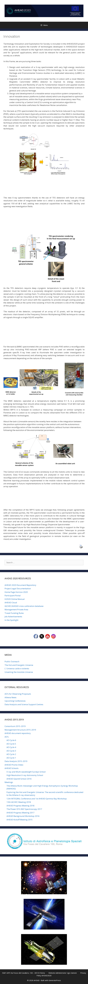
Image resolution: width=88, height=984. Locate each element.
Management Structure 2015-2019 (20, 729)
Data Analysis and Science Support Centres (24, 704)
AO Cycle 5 (11, 743)
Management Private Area (16, 609)
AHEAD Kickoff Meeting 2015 (20, 819)
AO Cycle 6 (11, 740)
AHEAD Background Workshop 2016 (23, 816)
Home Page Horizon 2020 (16, 592)
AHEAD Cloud (11, 602)
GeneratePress (55, 980)
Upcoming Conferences (15, 701)
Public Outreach (12, 661)
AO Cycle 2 (11, 754)
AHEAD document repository (18, 733)
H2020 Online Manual (15, 599)
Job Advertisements (13, 616)
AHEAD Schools (11, 768)
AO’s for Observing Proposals (18, 694)
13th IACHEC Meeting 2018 (19, 802)
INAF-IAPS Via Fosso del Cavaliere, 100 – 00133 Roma (23, 973)
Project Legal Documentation (18, 588)
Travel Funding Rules (14, 613)
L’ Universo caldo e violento (17, 668)
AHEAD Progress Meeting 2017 (20, 812)
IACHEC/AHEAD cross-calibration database (24, 606)
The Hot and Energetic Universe (19, 665)
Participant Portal (13, 595)
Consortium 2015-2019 (15, 726)
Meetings (9, 782)
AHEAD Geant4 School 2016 (19, 778)
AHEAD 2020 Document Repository (20, 585)
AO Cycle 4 (11, 747)
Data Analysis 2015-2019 (16, 761)
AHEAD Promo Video (14, 764)
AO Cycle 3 (11, 750)
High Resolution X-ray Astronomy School (25, 775)
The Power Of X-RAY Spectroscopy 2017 (24, 809)
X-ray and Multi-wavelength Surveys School (26, 771)
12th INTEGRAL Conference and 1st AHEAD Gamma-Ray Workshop (37, 798)
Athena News (10, 697)
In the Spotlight (11, 620)
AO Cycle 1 (11, 757)
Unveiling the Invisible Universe (19, 672)
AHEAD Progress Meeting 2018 (20, 805)
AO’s (7, 736)
